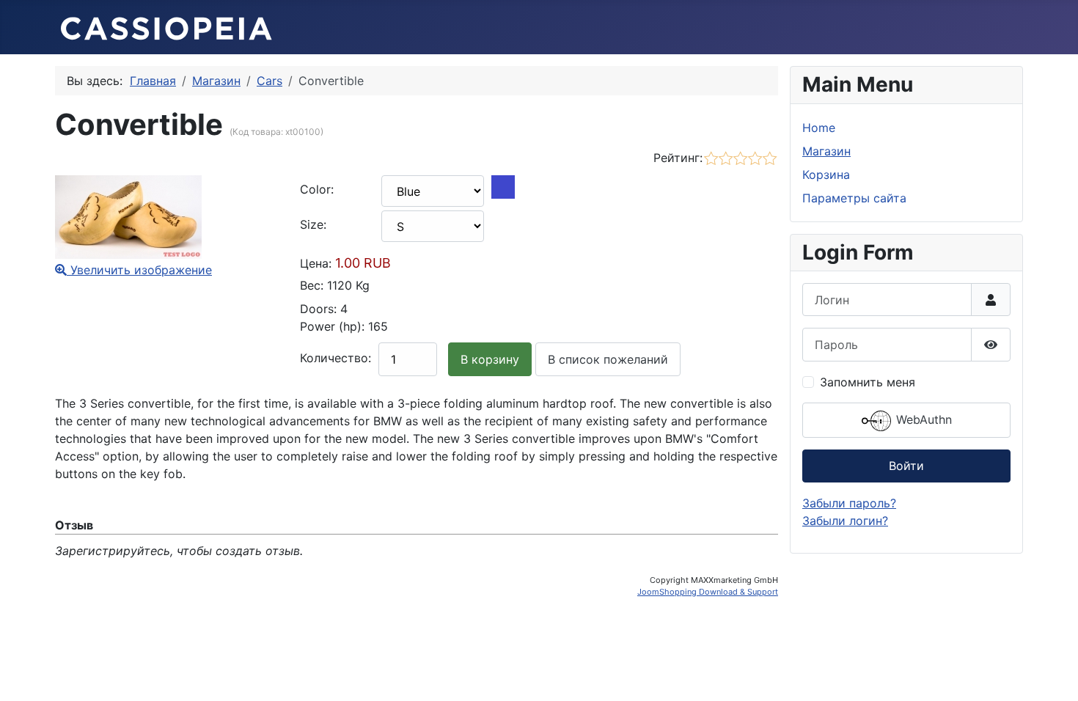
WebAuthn (922, 419)
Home (818, 127)
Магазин (826, 151)
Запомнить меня (867, 382)
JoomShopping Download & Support (707, 592)
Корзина (826, 174)
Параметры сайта (854, 198)
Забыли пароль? (849, 503)
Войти (906, 465)
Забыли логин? (845, 520)
